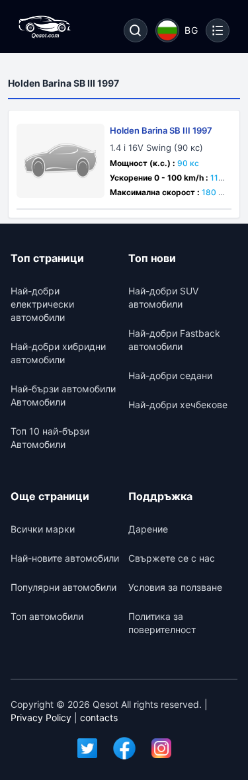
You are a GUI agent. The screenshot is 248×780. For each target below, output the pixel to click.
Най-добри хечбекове (177, 404)
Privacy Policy (41, 717)
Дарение (148, 529)
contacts (99, 717)
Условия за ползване (175, 587)
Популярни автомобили (63, 587)
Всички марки (43, 529)
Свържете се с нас (171, 558)
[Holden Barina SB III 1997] (60, 161)
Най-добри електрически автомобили (42, 304)
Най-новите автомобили (65, 558)
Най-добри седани (170, 375)
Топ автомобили (47, 616)
